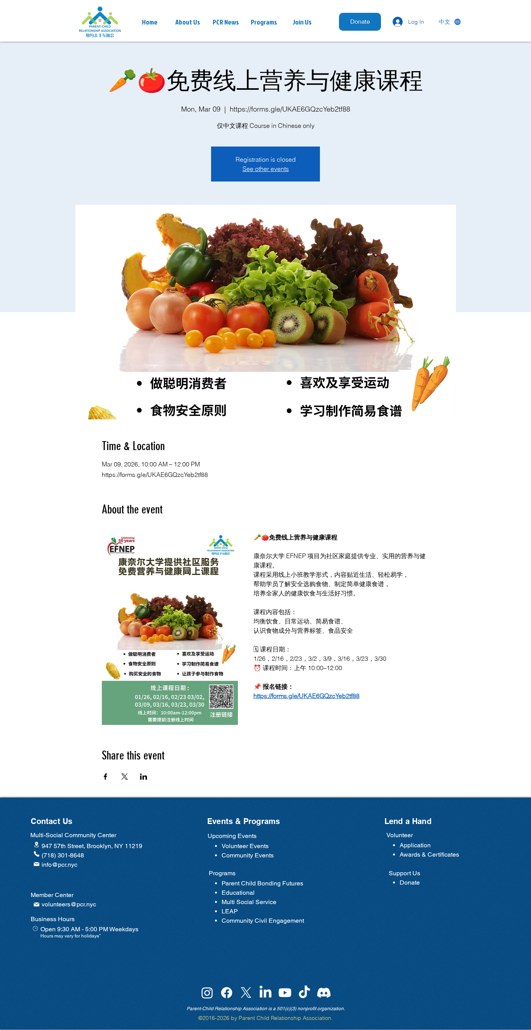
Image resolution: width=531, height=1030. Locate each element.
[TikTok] (304, 992)
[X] (246, 992)
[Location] (36, 844)
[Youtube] (285, 992)
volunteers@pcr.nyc (69, 904)
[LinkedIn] (265, 992)
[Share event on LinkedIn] (143, 776)
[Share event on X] (124, 776)
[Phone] (36, 854)
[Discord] (323, 992)
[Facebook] (226, 992)
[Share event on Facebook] (105, 776)
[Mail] (36, 864)
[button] (226, 22)
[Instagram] (207, 992)
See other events (266, 169)
